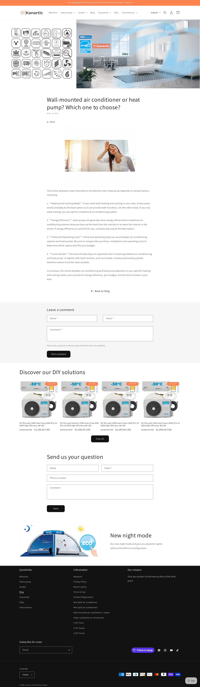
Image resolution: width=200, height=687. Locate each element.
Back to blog (102, 291)
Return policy (79, 586)
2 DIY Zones (79, 628)
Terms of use (79, 592)
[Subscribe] (69, 649)
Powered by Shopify (39, 685)
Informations (25, 607)
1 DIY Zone (78, 622)
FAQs (21, 602)
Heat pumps (25, 581)
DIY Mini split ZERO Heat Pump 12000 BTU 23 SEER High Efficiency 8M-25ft (160, 424)
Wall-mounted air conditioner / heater (91, 612)
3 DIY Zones (79, 633)
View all (100, 438)
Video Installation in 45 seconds (88, 617)
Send (55, 508)
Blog (21, 592)
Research (77, 576)
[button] (67, 13)
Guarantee (24, 597)
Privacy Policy (79, 581)
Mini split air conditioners (85, 607)
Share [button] (52, 122)
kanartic (28, 685)
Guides (22, 586)
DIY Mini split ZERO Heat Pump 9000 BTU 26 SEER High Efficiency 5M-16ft (38, 424)
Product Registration (83, 597)
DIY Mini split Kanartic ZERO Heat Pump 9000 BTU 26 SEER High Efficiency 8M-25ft (79, 424)
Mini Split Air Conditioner (85, 602)
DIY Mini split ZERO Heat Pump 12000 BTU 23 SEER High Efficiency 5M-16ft (120, 424)
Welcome (23, 576)
